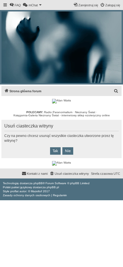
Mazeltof (36, 191)
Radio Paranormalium (58, 112)
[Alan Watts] (61, 101)
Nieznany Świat (85, 112)
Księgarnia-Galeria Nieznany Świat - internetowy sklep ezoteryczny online (61, 115)
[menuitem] (15, 5)
